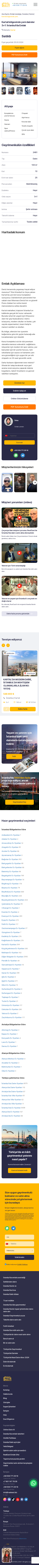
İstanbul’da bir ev (9, 1286)
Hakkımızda (7, 1394)
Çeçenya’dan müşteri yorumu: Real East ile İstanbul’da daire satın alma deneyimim (19, 531)
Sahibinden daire (10, 1282)
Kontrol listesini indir (19, 1170)
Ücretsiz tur (19, 383)
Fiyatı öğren (19, 48)
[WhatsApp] (33, 1483)
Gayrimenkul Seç (19, 802)
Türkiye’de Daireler (10, 1353)
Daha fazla (22, 709)
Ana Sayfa (5, 14)
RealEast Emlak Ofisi (11, 1455)
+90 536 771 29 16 (19, 5)
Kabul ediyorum (17, 1264)
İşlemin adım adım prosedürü (14, 1451)
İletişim (6, 1411)
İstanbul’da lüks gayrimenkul (14, 1305)
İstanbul (25, 14)
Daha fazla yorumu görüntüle (18, 614)
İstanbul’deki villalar (11, 1294)
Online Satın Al (9, 1430)
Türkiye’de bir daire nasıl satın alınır (17, 1334)
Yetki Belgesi (8, 1446)
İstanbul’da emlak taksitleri (13, 1434)
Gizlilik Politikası (22, 1264)
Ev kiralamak (8, 1366)
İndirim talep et (19, 391)
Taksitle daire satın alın (12, 1320)
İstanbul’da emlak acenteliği (14, 1278)
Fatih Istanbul (8, 1326)
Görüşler (6, 1402)
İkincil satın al (8, 1339)
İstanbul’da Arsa (9, 1290)
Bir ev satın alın (9, 1343)
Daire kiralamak (9, 1362)
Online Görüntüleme (19, 398)
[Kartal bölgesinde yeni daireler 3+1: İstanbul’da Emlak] (11, 91)
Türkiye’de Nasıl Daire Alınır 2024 (16, 1357)
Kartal (31, 14)
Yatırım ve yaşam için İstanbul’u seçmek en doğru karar (19, 600)
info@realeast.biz (10, 1492)
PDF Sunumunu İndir (20, 55)
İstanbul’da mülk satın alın (13, 1330)
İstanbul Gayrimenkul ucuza (14, 1316)
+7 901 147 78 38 (10, 1481)
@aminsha (22, 1538)
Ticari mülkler (8, 1301)
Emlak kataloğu (15, 14)
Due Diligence (8, 1419)
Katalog (6, 1390)
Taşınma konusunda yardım (14, 1459)
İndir (14, 756)
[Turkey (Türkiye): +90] (6, 436)
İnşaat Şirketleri (9, 1407)
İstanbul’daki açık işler (11, 1442)
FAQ (4, 1415)
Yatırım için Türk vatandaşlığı (13, 566)
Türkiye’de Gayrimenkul (12, 1349)
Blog (5, 1398)
